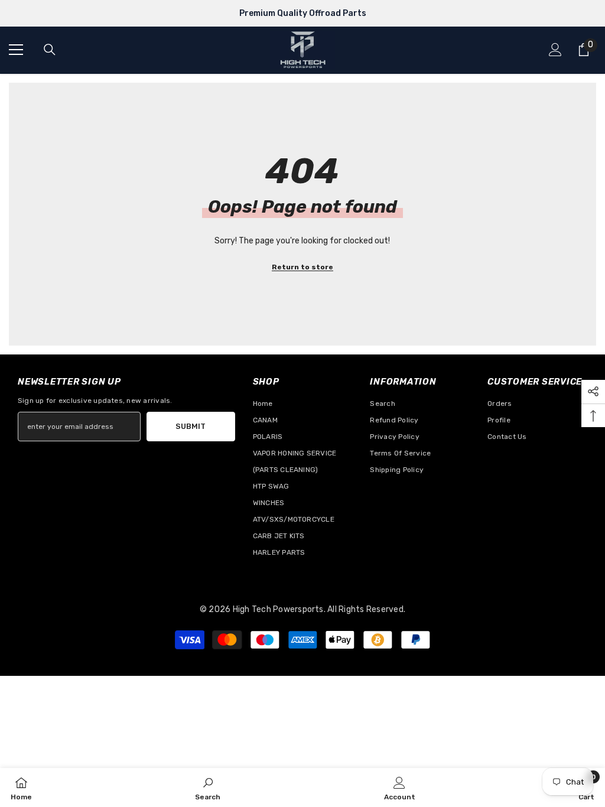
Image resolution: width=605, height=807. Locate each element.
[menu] (16, 50)
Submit (190, 426)
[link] (208, 787)
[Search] (50, 50)
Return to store (302, 267)
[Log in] (555, 49)
